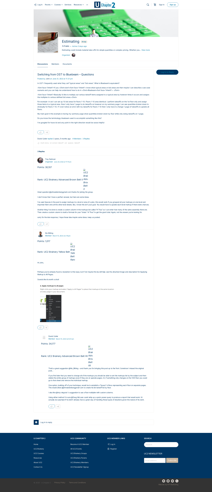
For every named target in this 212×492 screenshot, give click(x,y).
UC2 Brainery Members (79, 462)
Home (36, 444)
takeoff (77, 143)
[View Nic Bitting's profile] (40, 234)
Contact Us (38, 467)
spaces (70, 143)
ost (66, 143)
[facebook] (163, 480)
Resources (38, 458)
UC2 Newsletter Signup (79, 467)
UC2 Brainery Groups (78, 453)
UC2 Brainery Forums (78, 458)
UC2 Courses (39, 453)
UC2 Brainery (39, 449)
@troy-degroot (61, 392)
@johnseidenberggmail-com (60, 192)
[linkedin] (168, 480)
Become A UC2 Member (79, 444)
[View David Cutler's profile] (44, 337)
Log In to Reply (167, 72)
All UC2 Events (76, 449)
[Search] (147, 4)
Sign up (173, 5)
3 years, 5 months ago (62, 139)
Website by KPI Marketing (168, 484)
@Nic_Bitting (73, 368)
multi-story (44, 143)
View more (145, 50)
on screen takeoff (57, 143)
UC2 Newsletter (153, 454)
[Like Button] (40, 132)
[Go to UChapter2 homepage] (105, 4)
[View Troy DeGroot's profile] (40, 160)
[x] (176, 480)
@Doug (74, 397)
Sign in (161, 5)
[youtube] (172, 480)
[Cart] (155, 4)
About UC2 (38, 462)
